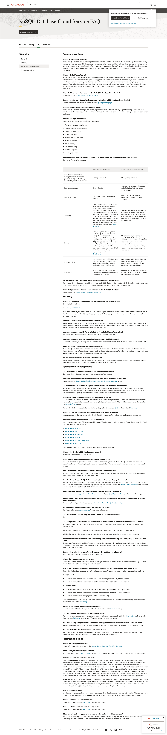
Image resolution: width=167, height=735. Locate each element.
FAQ (38, 45)
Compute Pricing (71, 404)
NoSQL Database (55, 11)
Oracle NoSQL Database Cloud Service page (107, 646)
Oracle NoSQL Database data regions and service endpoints (96, 381)
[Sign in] (155, 4)
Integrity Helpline (86, 730)
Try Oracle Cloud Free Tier (28, 32)
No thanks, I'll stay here (140, 18)
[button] (8, 4)
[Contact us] (159, 4)
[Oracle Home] (18, 4)
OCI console (77, 618)
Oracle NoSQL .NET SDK (73, 444)
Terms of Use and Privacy (36, 730)
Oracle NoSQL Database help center (88, 292)
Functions (133, 408)
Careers (66, 730)
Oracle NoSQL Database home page (88, 95)
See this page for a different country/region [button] (124, 23)
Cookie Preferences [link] (50, 730)
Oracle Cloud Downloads (129, 485)
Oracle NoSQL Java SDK (73, 428)
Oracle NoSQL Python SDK (74, 431)
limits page (84, 602)
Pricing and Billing (27, 70)
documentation (84, 510)
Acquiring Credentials (72, 308)
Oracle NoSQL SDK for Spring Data (77, 441)
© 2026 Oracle (22, 729)
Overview (22, 45)
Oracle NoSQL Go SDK (72, 437)
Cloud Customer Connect (117, 494)
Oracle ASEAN (23, 11)
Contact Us (96, 730)
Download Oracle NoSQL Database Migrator (109, 503)
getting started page (105, 103)
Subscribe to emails (75, 730)
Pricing (31, 45)
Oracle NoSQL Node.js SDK (74, 434)
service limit (114, 609)
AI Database (33, 11)
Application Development (30, 66)
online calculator (85, 653)
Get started (47, 45)
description (86, 702)
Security (24, 63)
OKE (116, 408)
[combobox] (83, 4)
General (24, 59)
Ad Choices (60, 730)
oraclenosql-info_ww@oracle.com (85, 494)
